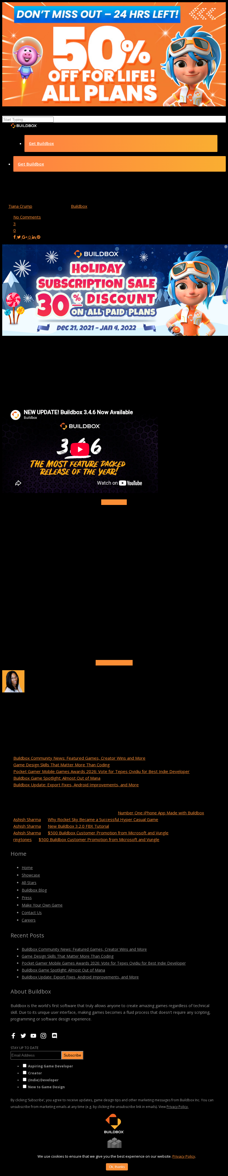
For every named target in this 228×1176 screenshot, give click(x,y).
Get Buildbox (41, 143)
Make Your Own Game (42, 905)
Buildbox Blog (34, 890)
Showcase (31, 875)
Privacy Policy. (178, 1106)
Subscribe (72, 1055)
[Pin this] (38, 237)
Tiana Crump (20, 206)
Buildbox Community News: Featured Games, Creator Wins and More (79, 758)
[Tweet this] (19, 237)
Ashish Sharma (27, 819)
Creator (35, 1073)
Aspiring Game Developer (50, 1066)
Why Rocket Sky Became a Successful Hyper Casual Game (103, 819)
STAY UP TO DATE (24, 1047)
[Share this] (15, 237)
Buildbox (79, 206)
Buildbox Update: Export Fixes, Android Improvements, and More (76, 784)
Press (27, 897)
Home (27, 867)
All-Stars (29, 882)
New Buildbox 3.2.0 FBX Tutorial (78, 826)
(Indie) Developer (43, 1080)
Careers (29, 920)
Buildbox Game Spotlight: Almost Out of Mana (56, 778)
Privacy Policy (183, 1156)
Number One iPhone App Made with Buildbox (161, 812)
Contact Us (32, 912)
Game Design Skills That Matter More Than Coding (61, 764)
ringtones (22, 839)
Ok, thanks (117, 1167)
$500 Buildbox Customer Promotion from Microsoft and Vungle (108, 832)
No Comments (27, 217)
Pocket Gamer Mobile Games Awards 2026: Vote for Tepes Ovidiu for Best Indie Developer (101, 771)
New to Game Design (46, 1087)
